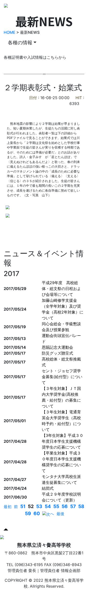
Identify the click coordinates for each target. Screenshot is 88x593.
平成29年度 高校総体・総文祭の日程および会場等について (61, 288)
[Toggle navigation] (80, 7)
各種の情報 (20, 43)
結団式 (48, 488)
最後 (60, 513)
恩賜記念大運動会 (57, 347)
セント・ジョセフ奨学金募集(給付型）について (62, 376)
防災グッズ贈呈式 (57, 353)
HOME (9, 32)
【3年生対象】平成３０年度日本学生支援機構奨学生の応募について (62, 441)
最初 (7, 506)
